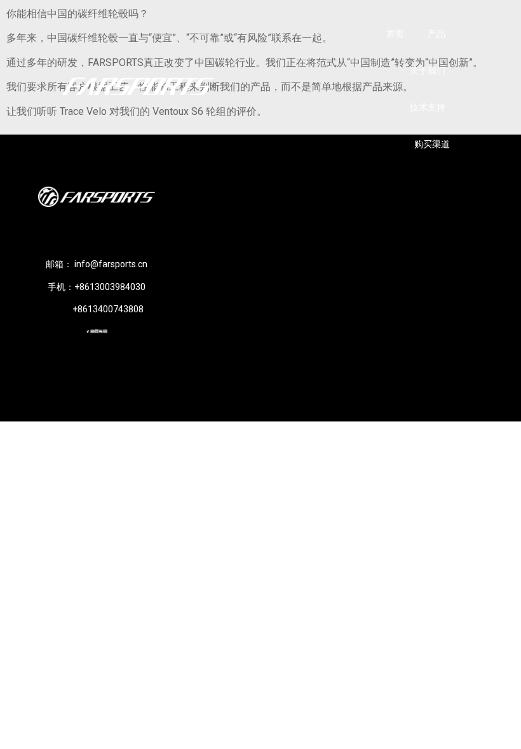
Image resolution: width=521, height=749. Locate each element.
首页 (395, 34)
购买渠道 (432, 144)
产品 (436, 34)
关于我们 (427, 70)
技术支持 (427, 107)
